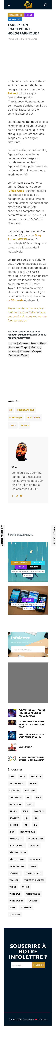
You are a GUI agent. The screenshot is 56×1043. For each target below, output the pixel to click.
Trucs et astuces (34, 880)
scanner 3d (15, 417)
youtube (26, 907)
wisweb (33, 901)
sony (33, 866)
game (30, 804)
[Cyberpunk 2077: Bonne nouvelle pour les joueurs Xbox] (12, 713)
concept (14, 790)
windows (15, 894)
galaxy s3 (15, 804)
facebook (15, 797)
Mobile (29, 15)
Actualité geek (15, 15)
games (13, 811)
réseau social (18, 852)
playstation (35, 839)
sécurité (15, 873)
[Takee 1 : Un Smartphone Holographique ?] (28, 451)
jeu (35, 825)
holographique (25, 410)
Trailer (14, 880)
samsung (35, 859)
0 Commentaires (29, 39)
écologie (15, 914)
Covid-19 (30, 790)
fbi (28, 797)
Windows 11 (16, 901)
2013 (22, 776)
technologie (33, 873)
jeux (12, 832)
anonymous (17, 783)
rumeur (34, 845)
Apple (33, 783)
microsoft (16, 839)
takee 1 (25, 425)
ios (36, 818)
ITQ (26, 825)
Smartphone (34, 417)
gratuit (14, 818)
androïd (36, 776)
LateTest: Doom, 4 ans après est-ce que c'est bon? (31, 724)
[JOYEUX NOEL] (12, 747)
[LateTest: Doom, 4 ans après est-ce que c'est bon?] (12, 722)
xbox (12, 907)
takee (12, 425)
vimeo (25, 887)
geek (25, 811)
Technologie (15, 19)
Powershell (17, 845)
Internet (38, 563)
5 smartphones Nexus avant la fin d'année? (31, 759)
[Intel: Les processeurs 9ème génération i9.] (12, 735)
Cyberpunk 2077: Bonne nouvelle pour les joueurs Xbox (32, 713)
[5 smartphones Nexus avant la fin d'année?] (12, 758)
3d (10, 410)
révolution (17, 859)
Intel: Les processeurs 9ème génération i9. (32, 736)
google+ (39, 811)
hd (26, 818)
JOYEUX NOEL (26, 747)
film (38, 797)
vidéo (13, 887)
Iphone (14, 825)
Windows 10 (33, 894)
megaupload (27, 832)
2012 (12, 776)
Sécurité (34, 567)
